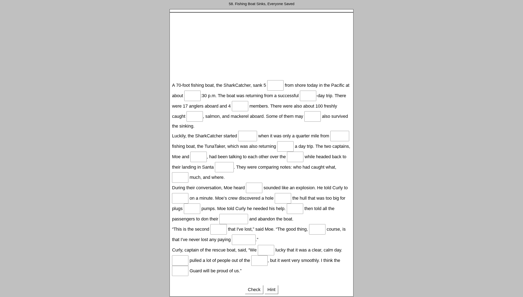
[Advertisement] (261, 47)
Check (254, 289)
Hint (271, 289)
